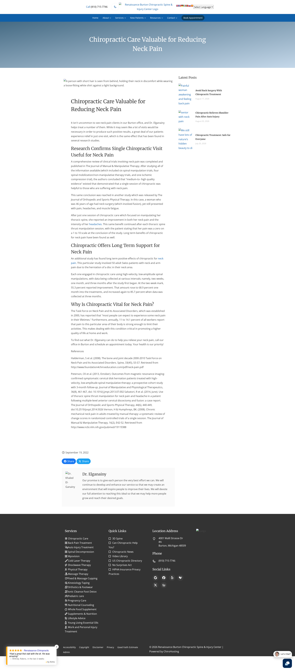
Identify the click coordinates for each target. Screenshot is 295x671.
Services (119, 17)
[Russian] (189, 6)
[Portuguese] (187, 6)
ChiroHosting (171, 651)
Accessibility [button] (69, 647)
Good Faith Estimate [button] (127, 647)
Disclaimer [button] (97, 647)
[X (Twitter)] (155, 585)
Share (70, 461)
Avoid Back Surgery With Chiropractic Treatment (208, 92)
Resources (155, 17)
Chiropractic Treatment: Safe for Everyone (212, 137)
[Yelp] (172, 578)
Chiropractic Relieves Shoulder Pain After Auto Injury (211, 114)
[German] (182, 6)
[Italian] (184, 6)
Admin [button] (66, 652)
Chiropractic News (123, 551)
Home (95, 17)
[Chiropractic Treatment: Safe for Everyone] (185, 139)
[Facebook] (164, 578)
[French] (180, 6)
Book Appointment (193, 17)
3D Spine (117, 538)
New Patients (137, 17)
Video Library (120, 556)
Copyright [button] (84, 647)
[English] (177, 6)
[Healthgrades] (180, 578)
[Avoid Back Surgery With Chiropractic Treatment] (185, 94)
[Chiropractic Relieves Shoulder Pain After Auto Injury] (185, 116)
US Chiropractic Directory (127, 560)
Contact (171, 17)
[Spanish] (192, 6)
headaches (95, 224)
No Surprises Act (122, 565)
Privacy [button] (110, 647)
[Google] (155, 578)
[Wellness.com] (164, 585)
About (106, 17)
